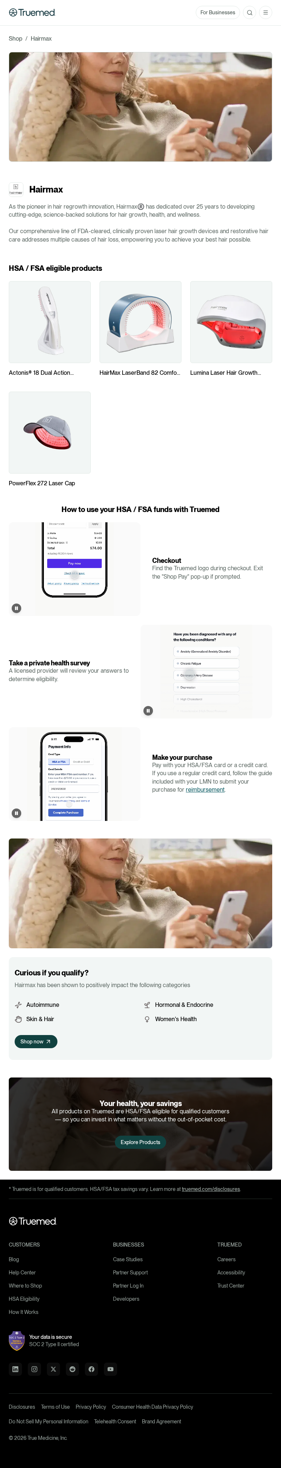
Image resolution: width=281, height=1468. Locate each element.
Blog (14, 1259)
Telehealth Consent (115, 1421)
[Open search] (249, 12)
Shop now (32, 1042)
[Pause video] (16, 608)
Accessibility (231, 1272)
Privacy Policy (91, 1407)
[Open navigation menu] (265, 12)
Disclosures (22, 1407)
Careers (226, 1259)
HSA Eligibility (24, 1299)
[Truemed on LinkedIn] (15, 1369)
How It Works (23, 1312)
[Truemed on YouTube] (110, 1369)
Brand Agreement (161, 1421)
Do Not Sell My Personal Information (48, 1421)
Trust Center (230, 1286)
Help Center (22, 1272)
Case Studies (128, 1259)
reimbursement (205, 789)
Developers (126, 1299)
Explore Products (140, 1142)
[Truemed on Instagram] (34, 1369)
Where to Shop (25, 1286)
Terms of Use (55, 1407)
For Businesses (218, 12)
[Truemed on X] (53, 1369)
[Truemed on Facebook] (91, 1369)
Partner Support (130, 1272)
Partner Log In (128, 1286)
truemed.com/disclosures (211, 1189)
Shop (15, 38)
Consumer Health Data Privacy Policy (152, 1407)
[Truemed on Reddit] (72, 1369)
